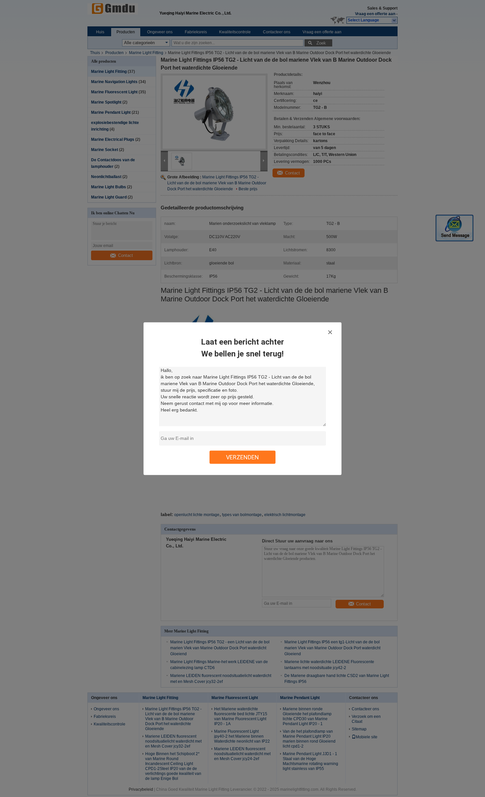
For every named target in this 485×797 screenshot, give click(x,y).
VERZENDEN (242, 456)
